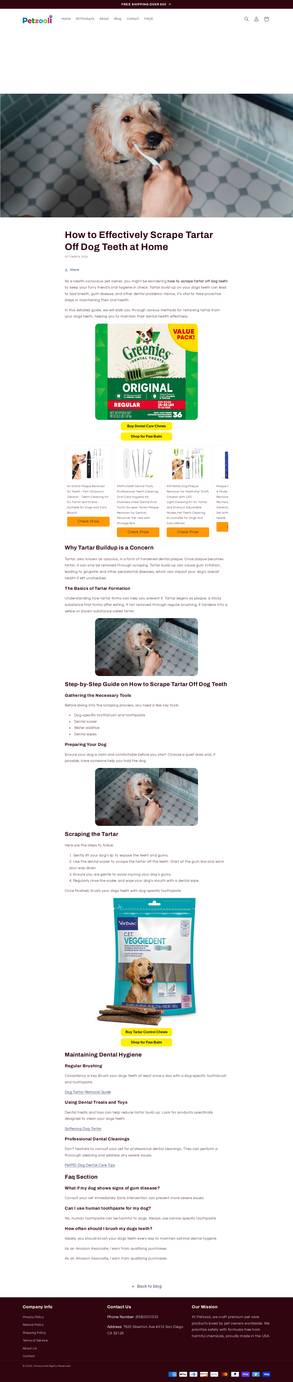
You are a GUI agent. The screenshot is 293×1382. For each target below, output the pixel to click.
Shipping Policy (34, 1333)
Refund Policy (33, 1325)
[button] (246, 19)
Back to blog (149, 1286)
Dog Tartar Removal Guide (88, 1092)
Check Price (88, 521)
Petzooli (39, 1366)
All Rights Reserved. (58, 1366)
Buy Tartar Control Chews (146, 1032)
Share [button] (74, 269)
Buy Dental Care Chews (146, 426)
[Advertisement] (146, 62)
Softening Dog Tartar (83, 1129)
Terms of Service (35, 1340)
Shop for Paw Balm (146, 436)
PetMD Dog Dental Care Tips (90, 1165)
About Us (30, 1348)
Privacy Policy (33, 1317)
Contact (29, 1356)
